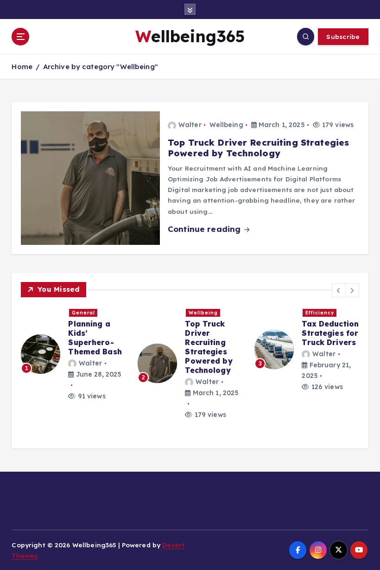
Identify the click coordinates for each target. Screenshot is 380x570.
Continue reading (205, 229)
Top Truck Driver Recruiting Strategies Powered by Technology (258, 148)
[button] (339, 290)
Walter (190, 125)
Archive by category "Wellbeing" (100, 66)
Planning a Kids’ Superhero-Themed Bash (95, 337)
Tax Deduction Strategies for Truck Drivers (330, 333)
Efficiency (319, 313)
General (83, 313)
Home (22, 66)
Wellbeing (226, 125)
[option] (74, 354)
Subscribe (343, 36)
